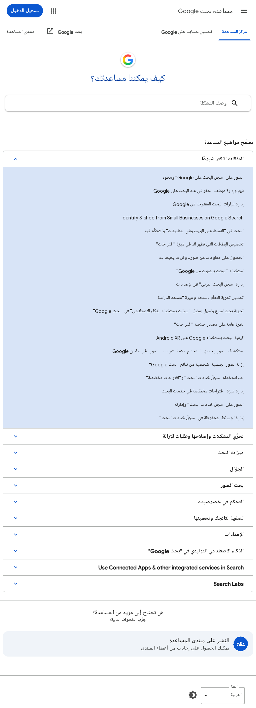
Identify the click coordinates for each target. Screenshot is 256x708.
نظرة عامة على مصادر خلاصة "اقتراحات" (209, 324)
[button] (244, 11)
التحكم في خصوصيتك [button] (221, 502)
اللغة (234, 687)
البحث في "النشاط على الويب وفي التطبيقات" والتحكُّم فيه (194, 231)
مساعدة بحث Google (205, 11)
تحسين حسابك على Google (186, 32)
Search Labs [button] (229, 583)
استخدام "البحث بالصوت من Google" (210, 271)
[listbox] (223, 695)
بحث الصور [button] (232, 485)
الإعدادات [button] (234, 534)
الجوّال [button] (237, 469)
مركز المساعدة (234, 32)
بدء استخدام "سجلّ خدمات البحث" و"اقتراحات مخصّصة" (195, 378)
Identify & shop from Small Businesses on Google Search (183, 217)
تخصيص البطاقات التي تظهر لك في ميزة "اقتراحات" (200, 244)
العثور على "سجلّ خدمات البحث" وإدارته (209, 404)
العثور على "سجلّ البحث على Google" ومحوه (203, 177)
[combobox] (128, 103)
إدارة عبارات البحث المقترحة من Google (208, 204)
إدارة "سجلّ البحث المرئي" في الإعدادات (210, 284)
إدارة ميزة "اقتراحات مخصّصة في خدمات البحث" (202, 391)
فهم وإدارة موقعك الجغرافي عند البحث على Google (198, 191)
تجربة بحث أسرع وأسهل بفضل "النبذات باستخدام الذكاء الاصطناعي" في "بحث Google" (168, 311)
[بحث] (235, 103)
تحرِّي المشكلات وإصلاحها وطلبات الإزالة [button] (203, 436)
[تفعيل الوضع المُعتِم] (193, 695)
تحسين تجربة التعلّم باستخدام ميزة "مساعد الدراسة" (200, 298)
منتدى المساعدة (21, 32)
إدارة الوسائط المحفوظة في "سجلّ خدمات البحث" (201, 418)
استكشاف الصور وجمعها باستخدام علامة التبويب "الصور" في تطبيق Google (178, 351)
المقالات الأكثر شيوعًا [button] (223, 159)
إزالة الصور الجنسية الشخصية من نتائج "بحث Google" (196, 364)
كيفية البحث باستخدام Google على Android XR (200, 338)
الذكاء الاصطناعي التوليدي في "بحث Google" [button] (196, 551)
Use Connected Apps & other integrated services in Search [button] (171, 567)
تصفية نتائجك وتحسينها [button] (219, 518)
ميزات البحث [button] (230, 453)
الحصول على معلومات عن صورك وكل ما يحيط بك (201, 257)
